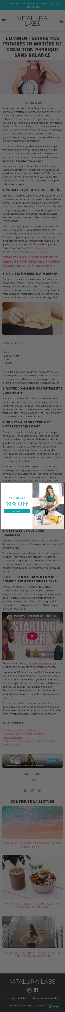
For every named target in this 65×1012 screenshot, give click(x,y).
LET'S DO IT (17, 511)
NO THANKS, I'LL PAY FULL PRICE (17, 515)
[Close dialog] (62, 484)
